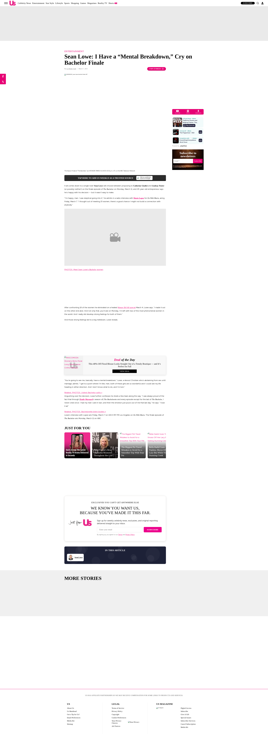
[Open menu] (6, 3)
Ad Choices (116, 726)
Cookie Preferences (119, 718)
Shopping (75, 3)
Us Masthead (72, 711)
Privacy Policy (130, 534)
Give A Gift (185, 714)
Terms (120, 534)
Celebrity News (24, 3)
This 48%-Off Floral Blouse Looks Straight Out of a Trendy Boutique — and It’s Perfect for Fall (125, 365)
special (127, 307)
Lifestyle (59, 3)
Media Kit (70, 721)
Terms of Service (118, 708)
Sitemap (70, 724)
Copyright (115, 714)
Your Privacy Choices (116, 722)
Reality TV (102, 3)
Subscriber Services (188, 721)
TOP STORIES (155, 69)
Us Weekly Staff (71, 69)
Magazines (92, 3)
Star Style (50, 3)
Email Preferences (73, 718)
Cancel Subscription (188, 724)
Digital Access (186, 708)
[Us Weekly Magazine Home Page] (12, 3)
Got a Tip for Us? (73, 714)
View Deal (124, 371)
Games (83, 3)
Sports (67, 3)
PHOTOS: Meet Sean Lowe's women (83, 270)
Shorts (111, 3)
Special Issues (186, 718)
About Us (70, 708)
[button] (257, 3)
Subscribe (247, 3)
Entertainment (38, 3)
